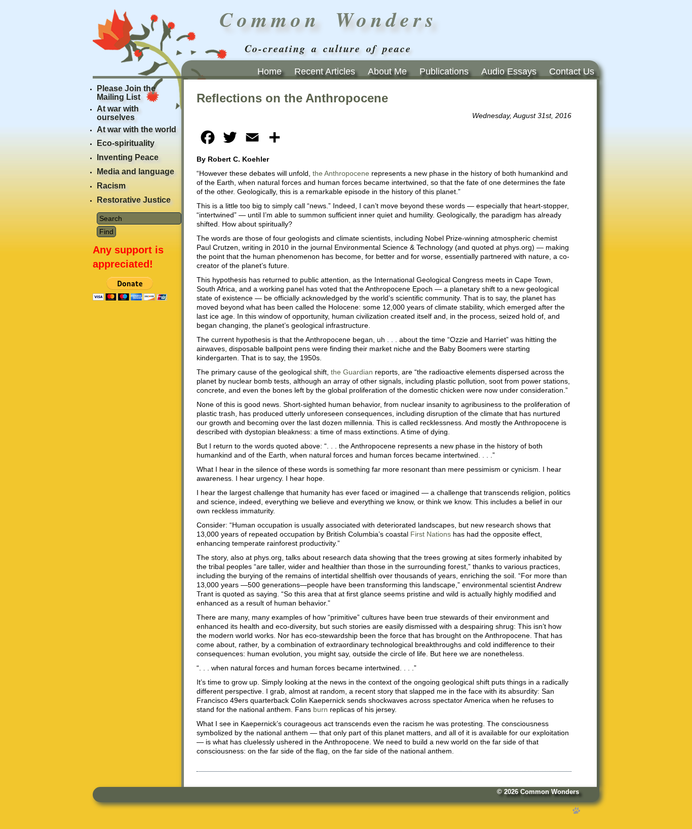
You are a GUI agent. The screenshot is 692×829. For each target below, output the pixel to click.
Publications (444, 71)
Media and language (135, 171)
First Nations (430, 534)
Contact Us (571, 71)
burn (320, 709)
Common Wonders (549, 792)
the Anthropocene (341, 173)
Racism (111, 185)
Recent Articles (324, 71)
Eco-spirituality (126, 143)
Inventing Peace (128, 157)
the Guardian (352, 372)
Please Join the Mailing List (126, 92)
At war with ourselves (118, 113)
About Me (387, 71)
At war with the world (136, 129)
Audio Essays (508, 71)
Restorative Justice (134, 200)
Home (269, 71)
